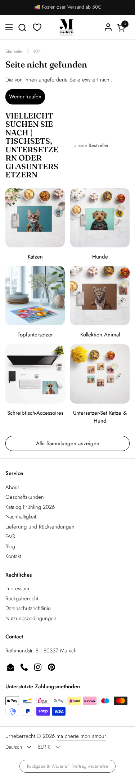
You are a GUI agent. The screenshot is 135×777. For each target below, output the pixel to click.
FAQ (10, 536)
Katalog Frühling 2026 (30, 507)
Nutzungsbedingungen (31, 618)
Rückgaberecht (21, 598)
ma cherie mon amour (81, 736)
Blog (10, 546)
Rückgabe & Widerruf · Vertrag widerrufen (67, 766)
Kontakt (13, 556)
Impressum (17, 588)
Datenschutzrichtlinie (28, 608)
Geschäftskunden (24, 497)
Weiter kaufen (25, 97)
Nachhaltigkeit (20, 517)
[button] (22, 27)
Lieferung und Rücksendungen (40, 527)
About (12, 487)
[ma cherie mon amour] (67, 27)
